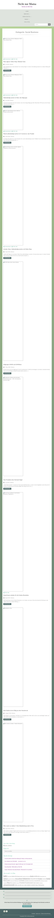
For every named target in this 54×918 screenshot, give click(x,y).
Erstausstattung (42, 876)
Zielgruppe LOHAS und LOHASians (12, 364)
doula (31, 876)
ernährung (36, 876)
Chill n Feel (15, 59)
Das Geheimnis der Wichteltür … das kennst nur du (15, 861)
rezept (34, 882)
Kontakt (33, 913)
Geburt (5, 878)
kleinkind (44, 878)
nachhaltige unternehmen (29, 880)
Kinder (40, 878)
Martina (11, 64)
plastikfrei (14, 882)
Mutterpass (16, 880)
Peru (8, 882)
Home (27, 11)
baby (5, 876)
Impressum (38, 913)
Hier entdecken (27, 906)
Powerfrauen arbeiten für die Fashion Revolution (16, 595)
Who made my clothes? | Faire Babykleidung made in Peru (18, 826)
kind (36, 878)
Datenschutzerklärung (45, 913)
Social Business (21, 59)
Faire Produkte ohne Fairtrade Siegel (12, 480)
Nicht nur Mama (27, 3)
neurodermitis (37, 880)
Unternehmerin (7, 59)
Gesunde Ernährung (11, 878)
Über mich (26, 14)
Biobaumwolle (19, 876)
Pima (11, 882)
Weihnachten (41, 885)
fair (45, 876)
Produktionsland (29, 882)
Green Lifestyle (26, 16)
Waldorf (36, 885)
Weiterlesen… (7, 70)
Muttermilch (12, 880)
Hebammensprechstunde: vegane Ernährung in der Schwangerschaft (19, 864)
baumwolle (9, 876)
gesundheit (18, 878)
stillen (16, 885)
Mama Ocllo (6, 880)
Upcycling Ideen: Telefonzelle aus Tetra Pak (13, 866)
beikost (13, 876)
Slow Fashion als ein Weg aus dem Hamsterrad (15, 710)
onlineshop (42, 880)
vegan (25, 885)
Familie (26, 19)
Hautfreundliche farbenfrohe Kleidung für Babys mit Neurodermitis (18, 858)
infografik (32, 878)
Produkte (22, 882)
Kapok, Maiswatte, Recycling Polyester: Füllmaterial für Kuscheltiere (18, 869)
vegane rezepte (31, 885)
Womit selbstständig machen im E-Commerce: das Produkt (18, 133)
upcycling (20, 885)
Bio (16, 876)
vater (23, 885)
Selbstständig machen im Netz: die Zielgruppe (15, 97)
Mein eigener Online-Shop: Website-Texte (14, 61)
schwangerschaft (8, 885)
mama (48, 878)
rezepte (37, 882)
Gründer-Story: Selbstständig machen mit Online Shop (17, 249)
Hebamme (26, 878)
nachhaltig (21, 880)
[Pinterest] (6, 910)
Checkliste (24, 876)
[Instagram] (3, 910)
